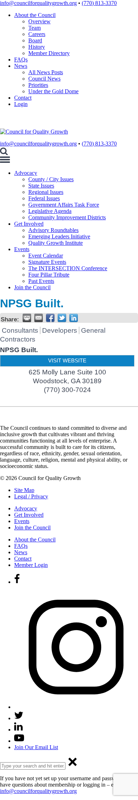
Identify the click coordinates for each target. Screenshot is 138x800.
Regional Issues (45, 192)
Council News (44, 79)
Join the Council (32, 287)
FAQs (21, 60)
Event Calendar (45, 256)
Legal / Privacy (31, 496)
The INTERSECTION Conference (67, 268)
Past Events (41, 281)
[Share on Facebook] (50, 318)
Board (35, 40)
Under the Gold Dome (53, 91)
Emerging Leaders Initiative (59, 236)
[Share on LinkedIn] (73, 318)
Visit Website (67, 360)
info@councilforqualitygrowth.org (38, 3)
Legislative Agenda (49, 211)
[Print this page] (27, 318)
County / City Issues (51, 179)
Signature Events (47, 262)
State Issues (41, 186)
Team (34, 28)
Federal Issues (44, 198)
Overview (39, 21)
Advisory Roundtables (53, 230)
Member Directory (49, 53)
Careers (36, 34)
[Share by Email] (38, 318)
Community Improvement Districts (67, 217)
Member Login (31, 565)
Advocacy (25, 173)
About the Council (35, 15)
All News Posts (45, 72)
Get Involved (29, 224)
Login (21, 104)
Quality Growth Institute (55, 243)
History (36, 47)
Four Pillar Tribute (48, 275)
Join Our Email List (36, 747)
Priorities (38, 85)
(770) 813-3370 (99, 3)
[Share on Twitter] (62, 318)
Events (21, 249)
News (20, 66)
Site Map (24, 490)
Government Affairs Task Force (63, 205)
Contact (22, 98)
